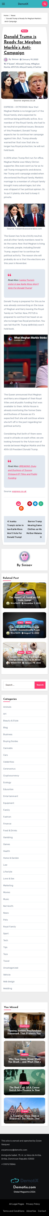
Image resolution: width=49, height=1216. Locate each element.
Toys (5, 954)
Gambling (8, 837)
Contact (42, 1211)
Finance (7, 823)
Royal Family (9, 926)
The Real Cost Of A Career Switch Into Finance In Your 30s (24, 1090)
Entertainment (10, 796)
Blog (5, 727)
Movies (6, 892)
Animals (7, 707)
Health (6, 851)
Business (7, 734)
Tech (28, 593)
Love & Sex (8, 878)
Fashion (7, 817)
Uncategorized (10, 968)
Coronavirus (9, 769)
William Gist (16, 663)
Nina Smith (16, 603)
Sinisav (15, 59)
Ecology (7, 782)
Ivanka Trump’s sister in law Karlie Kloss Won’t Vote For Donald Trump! (23, 284)
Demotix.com (24, 1187)
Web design (9, 981)
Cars (20, 622)
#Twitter (37, 67)
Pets (5, 920)
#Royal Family (25, 67)
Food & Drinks (10, 830)
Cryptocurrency (11, 775)
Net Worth (8, 906)
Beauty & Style (10, 720)
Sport (6, 933)
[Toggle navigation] (3, 3)
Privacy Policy (33, 1204)
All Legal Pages (16, 1204)
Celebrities (8, 762)
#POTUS (15, 67)
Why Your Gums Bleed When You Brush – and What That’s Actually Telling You (24, 1062)
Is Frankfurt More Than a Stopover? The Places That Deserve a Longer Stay (24, 1119)
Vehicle (6, 974)
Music (6, 899)
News (24, 31)
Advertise (31, 1211)
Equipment (8, 803)
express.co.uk (19, 491)
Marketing (8, 885)
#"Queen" (11, 64)
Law (5, 865)
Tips (29, 652)
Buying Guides (10, 741)
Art (5, 714)
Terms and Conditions (13, 1211)
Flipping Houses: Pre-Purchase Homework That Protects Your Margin (24, 1033)
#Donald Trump (23, 64)
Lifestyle (7, 872)
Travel (6, 961)
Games (6, 844)
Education (8, 789)
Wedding (7, 988)
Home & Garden (11, 858)
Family (6, 810)
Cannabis (8, 748)
